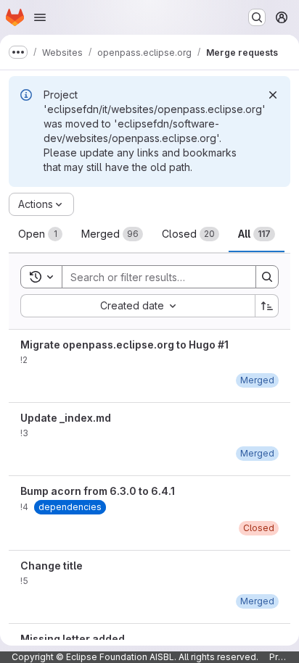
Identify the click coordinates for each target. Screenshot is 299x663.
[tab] (40, 234)
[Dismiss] (273, 95)
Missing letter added (72, 639)
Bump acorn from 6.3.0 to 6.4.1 (97, 491)
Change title (51, 565)
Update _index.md (65, 418)
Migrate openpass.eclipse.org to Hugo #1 (124, 344)
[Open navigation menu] (40, 17)
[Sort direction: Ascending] (267, 305)
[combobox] (137, 305)
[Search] (267, 276)
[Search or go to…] (257, 17)
